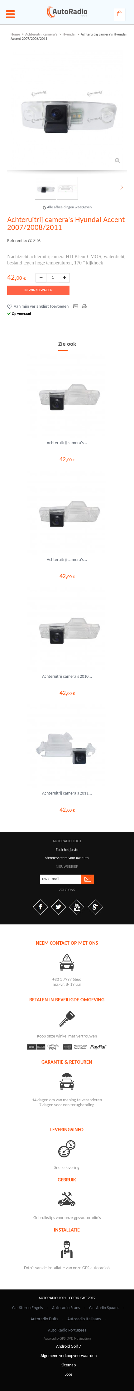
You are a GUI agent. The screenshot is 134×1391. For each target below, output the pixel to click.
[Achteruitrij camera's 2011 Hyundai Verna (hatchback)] (67, 746)
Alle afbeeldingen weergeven (69, 207)
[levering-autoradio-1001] (67, 1148)
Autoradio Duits (44, 1319)
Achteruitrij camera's (41, 34)
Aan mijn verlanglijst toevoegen (41, 306)
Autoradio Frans (66, 1308)
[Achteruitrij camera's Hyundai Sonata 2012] (67, 396)
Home (15, 34)
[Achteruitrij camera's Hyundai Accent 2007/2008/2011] (67, 188)
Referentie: (17, 241)
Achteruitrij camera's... (67, 443)
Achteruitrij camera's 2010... (67, 676)
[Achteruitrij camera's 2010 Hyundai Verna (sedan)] (67, 629)
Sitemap (68, 1365)
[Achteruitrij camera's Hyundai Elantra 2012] (67, 512)
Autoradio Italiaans (84, 1319)
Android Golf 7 (68, 1346)
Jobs (68, 1374)
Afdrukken (85, 307)
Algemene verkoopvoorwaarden (69, 1356)
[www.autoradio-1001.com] (67, 12)
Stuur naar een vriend (76, 306)
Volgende (121, 188)
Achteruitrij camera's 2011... (67, 793)
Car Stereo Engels (27, 1308)
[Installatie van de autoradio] (67, 1249)
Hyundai (69, 34)
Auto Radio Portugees (67, 1330)
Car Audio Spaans (104, 1308)
